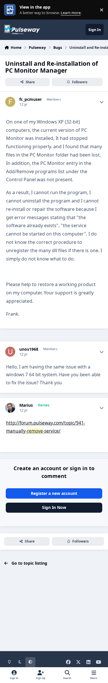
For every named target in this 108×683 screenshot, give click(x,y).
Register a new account (54, 493)
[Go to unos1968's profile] (10, 352)
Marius (26, 405)
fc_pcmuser (30, 99)
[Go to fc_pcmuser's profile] (10, 102)
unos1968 (28, 349)
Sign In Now (54, 507)
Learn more (11, 10)
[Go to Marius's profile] (10, 408)
